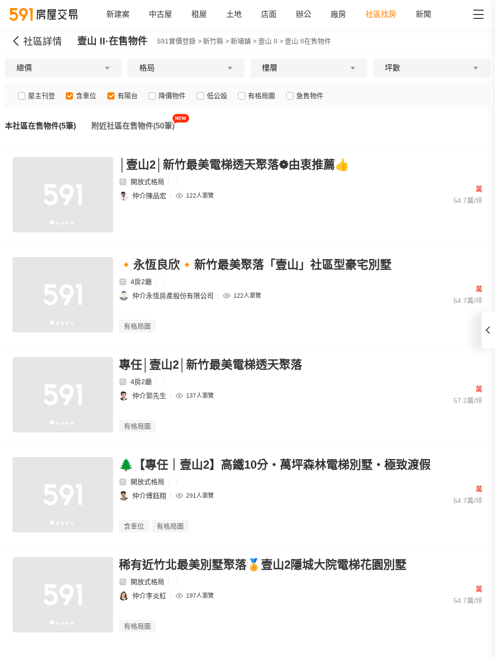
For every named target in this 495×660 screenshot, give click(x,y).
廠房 (338, 14)
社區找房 (380, 14)
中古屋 (160, 14)
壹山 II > (270, 41)
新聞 (423, 14)
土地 (234, 14)
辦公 (303, 14)
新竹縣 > (216, 41)
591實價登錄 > (179, 41)
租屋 (199, 14)
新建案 (118, 14)
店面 (269, 14)
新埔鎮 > (244, 41)
